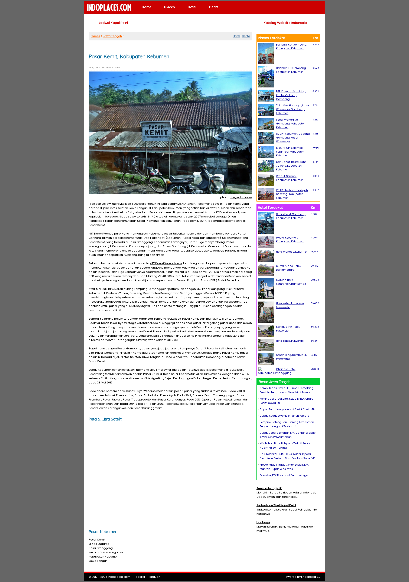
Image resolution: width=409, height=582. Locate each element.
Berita (214, 7)
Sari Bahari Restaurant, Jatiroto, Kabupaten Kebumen (291, 165)
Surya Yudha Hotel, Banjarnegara (288, 268)
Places (169, 7)
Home (146, 7)
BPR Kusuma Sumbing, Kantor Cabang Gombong (291, 95)
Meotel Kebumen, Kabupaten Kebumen (290, 239)
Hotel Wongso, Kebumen (292, 251)
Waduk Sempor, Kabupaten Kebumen (290, 178)
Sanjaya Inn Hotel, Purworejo (288, 328)
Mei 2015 (102, 289)
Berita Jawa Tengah (274, 382)
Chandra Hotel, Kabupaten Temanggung (277, 371)
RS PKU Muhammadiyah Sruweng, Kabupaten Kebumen (292, 194)
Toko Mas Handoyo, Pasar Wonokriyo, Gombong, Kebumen (293, 109)
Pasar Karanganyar (109, 336)
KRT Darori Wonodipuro (166, 263)
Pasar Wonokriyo (188, 353)
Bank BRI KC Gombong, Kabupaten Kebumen (291, 70)
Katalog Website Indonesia (285, 22)
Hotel (192, 7)
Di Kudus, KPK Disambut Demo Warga (284, 475)
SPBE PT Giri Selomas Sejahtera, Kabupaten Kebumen (290, 151)
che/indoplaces (241, 197)
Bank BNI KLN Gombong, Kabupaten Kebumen (291, 46)
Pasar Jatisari (112, 400)
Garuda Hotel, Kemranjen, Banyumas (291, 282)
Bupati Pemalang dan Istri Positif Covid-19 (287, 409)
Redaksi (139, 577)
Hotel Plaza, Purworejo (290, 341)
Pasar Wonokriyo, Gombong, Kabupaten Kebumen (290, 123)
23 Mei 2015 (104, 382)
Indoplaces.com (119, 577)
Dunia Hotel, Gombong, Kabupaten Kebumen (291, 216)
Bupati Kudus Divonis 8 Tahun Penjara (284, 416)
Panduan (154, 577)
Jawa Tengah (112, 36)
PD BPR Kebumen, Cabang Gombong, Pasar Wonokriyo (293, 137)
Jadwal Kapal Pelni (113, 22)
